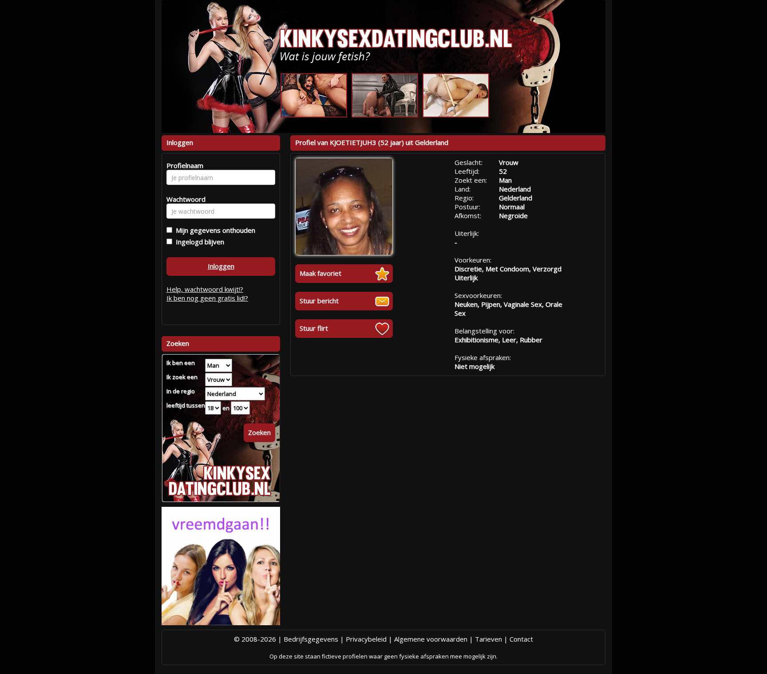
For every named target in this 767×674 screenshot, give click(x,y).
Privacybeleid (366, 639)
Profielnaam (183, 165)
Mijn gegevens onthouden (213, 230)
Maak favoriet (320, 273)
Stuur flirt (314, 328)
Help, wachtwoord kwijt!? (204, 289)
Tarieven (488, 639)
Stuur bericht (319, 300)
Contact (521, 639)
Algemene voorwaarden (430, 639)
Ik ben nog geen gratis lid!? (207, 298)
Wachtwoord (183, 199)
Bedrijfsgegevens (311, 639)
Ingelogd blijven (198, 241)
